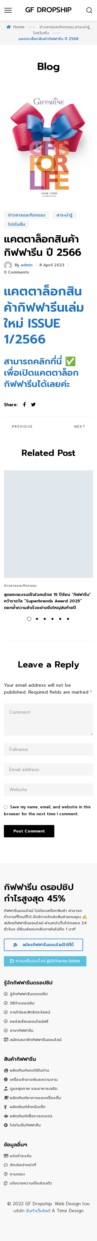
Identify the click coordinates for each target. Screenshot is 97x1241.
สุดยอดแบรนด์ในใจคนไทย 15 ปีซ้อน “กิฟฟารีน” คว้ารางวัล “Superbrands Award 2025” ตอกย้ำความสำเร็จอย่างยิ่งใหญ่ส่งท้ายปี (47, 601)
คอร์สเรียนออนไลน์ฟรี (29, 1021)
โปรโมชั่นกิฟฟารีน (25, 1125)
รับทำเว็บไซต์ (39, 1210)
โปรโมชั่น (16, 224)
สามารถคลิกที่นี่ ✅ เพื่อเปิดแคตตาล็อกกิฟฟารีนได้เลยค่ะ (41, 373)
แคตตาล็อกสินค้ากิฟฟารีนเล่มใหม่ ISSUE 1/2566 (44, 315)
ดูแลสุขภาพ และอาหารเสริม (33, 1088)
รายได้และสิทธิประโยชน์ (30, 1012)
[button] (45, 961)
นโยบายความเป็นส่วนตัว (31, 1183)
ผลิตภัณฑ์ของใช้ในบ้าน (29, 1070)
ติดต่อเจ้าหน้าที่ (23, 1165)
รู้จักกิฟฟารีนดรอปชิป (29, 994)
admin (27, 265)
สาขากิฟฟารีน (21, 1030)
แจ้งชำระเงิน (21, 1156)
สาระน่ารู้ (64, 215)
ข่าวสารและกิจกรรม (26, 215)
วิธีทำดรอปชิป (22, 1003)
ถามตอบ (17, 1174)
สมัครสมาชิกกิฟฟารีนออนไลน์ (36, 1040)
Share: (11, 404)
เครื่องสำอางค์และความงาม (34, 1079)
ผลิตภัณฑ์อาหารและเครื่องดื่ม (35, 1098)
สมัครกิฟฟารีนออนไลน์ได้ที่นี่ (47, 945)
